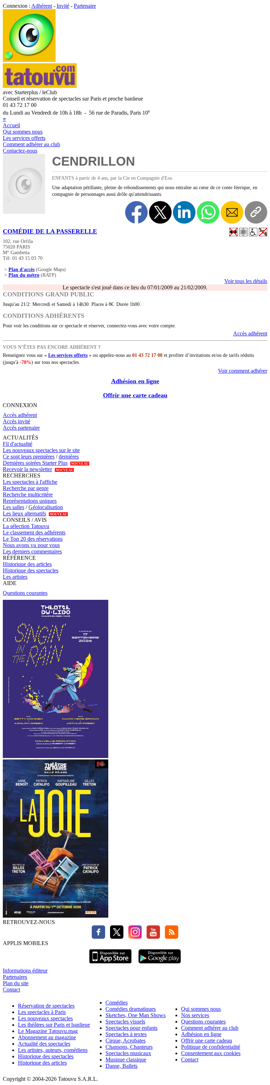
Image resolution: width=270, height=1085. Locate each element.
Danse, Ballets (121, 1066)
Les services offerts (24, 138)
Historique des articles (27, 564)
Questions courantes (25, 593)
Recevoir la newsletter (27, 469)
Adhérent (41, 6)
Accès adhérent (250, 333)
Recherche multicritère (28, 494)
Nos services (195, 1015)
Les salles (13, 507)
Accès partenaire (21, 428)
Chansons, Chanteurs (129, 1047)
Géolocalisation (45, 507)
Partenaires (15, 977)
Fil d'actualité (17, 444)
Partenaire (85, 6)
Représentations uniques (30, 501)
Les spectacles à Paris (42, 1012)
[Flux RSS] (169, 937)
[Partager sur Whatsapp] (208, 212)
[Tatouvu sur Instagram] (133, 937)
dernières (69, 457)
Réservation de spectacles (46, 1006)
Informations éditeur (25, 971)
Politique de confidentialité (210, 1047)
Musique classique (125, 1059)
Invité (63, 6)
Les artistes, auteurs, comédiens (53, 1050)
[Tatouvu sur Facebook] (98, 937)
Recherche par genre (26, 488)
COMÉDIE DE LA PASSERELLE (50, 231)
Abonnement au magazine (47, 1037)
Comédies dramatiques (130, 1009)
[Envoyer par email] (232, 212)
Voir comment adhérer (242, 371)
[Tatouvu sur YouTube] (151, 937)
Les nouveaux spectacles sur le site (41, 450)
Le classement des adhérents (34, 532)
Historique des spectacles (30, 570)
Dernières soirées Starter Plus (35, 463)
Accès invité (16, 421)
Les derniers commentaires (32, 551)
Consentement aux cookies (210, 1053)
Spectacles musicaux (128, 1053)
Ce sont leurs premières (28, 457)
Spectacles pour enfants (131, 1028)
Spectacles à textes (126, 1034)
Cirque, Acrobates (125, 1041)
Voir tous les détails (245, 281)
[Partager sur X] (160, 212)
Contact (11, 990)
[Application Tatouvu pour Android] (160, 964)
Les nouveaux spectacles (45, 1018)
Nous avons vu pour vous (31, 545)
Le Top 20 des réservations (33, 539)
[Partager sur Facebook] (136, 212)
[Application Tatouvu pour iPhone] (110, 964)
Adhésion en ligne (135, 381)
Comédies (116, 1003)
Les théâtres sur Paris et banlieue (54, 1025)
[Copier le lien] (256, 212)
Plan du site (15, 983)
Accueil (11, 125)
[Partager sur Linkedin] (184, 212)
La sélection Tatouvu (26, 526)
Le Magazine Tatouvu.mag (48, 1031)
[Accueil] (29, 60)
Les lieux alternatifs (24, 513)
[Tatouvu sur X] (115, 937)
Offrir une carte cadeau (135, 395)
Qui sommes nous (23, 132)
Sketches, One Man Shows (135, 1015)
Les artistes (15, 577)
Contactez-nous (20, 151)
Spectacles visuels (125, 1022)
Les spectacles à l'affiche (30, 482)
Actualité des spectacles (44, 1044)
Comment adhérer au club (31, 144)
